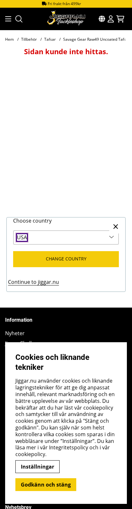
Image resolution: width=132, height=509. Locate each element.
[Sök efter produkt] (19, 19)
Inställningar (37, 466)
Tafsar (50, 39)
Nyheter (15, 333)
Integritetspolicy (68, 447)
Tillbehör (29, 39)
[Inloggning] (111, 18)
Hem (9, 39)
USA (22, 237)
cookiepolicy (30, 454)
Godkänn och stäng (46, 484)
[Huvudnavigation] (6, 18)
